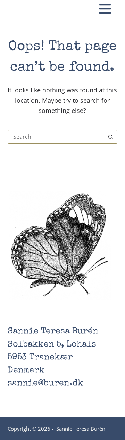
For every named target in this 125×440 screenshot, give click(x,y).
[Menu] (105, 9)
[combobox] (56, 137)
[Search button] (110, 136)
